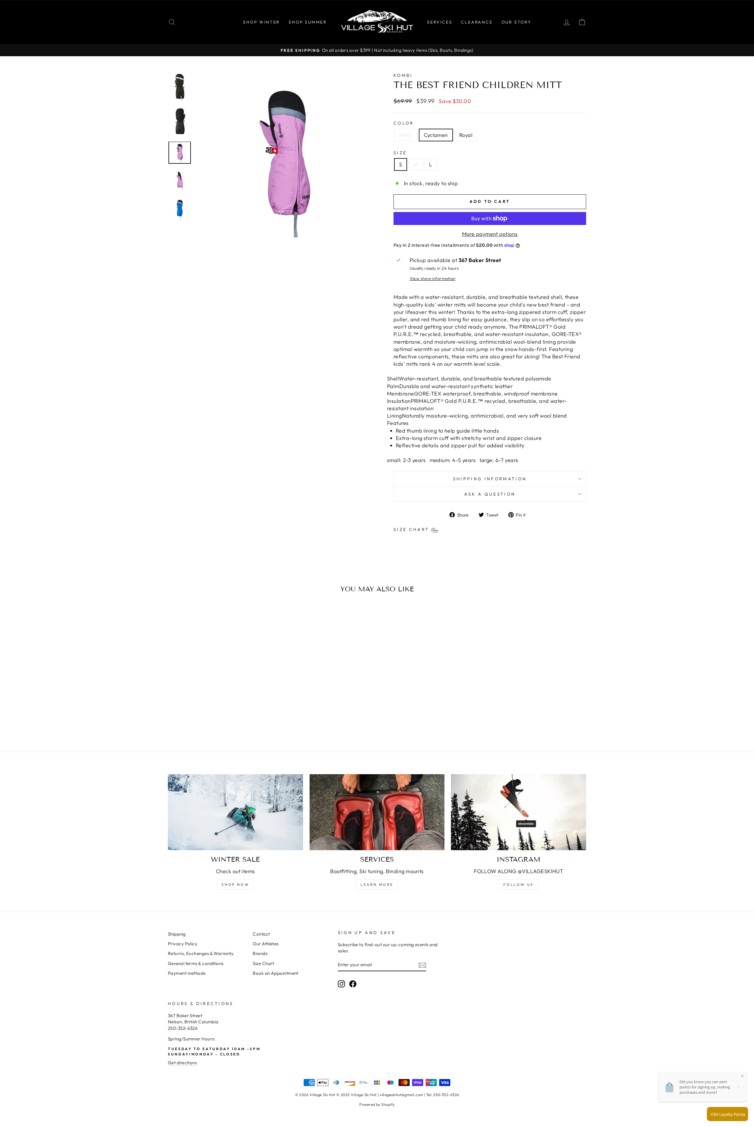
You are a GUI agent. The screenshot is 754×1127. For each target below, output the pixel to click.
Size (400, 152)
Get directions (182, 1062)
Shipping (177, 934)
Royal (465, 135)
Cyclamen (436, 135)
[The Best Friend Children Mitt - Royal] (226, 717)
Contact (261, 934)
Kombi (403, 75)
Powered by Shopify (376, 1104)
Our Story (516, 22)
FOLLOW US (518, 884)
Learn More (377, 884)
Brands (260, 953)
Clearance (476, 22)
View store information (433, 278)
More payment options (490, 234)
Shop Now (235, 884)
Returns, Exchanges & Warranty (201, 953)
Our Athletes (265, 943)
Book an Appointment (275, 973)
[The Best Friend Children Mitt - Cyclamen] (218, 717)
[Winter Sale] (235, 812)
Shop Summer (308, 22)
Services (439, 22)
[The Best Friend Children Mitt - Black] (210, 717)
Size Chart (263, 963)
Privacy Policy (182, 943)
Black (406, 135)
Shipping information (490, 478)
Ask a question (489, 494)
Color (403, 123)
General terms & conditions (196, 963)
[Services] (377, 812)
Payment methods (187, 973)
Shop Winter (261, 22)
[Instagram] (518, 812)
